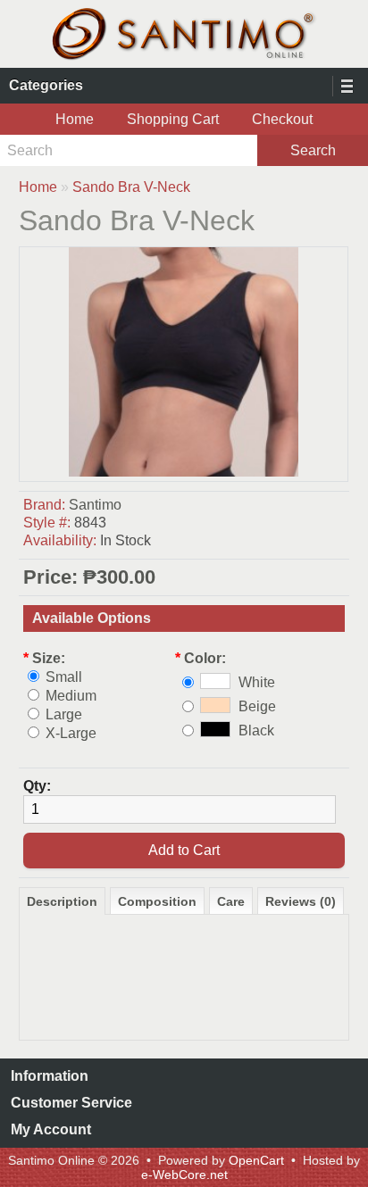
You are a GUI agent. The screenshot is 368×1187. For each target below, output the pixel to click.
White (256, 682)
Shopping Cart (173, 119)
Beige (257, 706)
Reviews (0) (300, 901)
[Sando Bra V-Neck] (183, 471)
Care (231, 901)
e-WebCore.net (184, 1174)
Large (64, 714)
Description (62, 901)
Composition (157, 901)
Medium (71, 695)
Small (64, 677)
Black (256, 730)
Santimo (95, 504)
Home (74, 119)
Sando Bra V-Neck (131, 187)
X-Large (71, 733)
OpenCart (256, 1160)
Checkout (282, 119)
